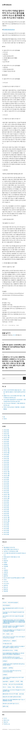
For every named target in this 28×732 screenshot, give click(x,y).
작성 (13, 687)
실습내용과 (5, 681)
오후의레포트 (7, 5)
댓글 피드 (6, 722)
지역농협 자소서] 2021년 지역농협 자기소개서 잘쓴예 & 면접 (14, 690)
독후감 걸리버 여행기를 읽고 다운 (12, 557)
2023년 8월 (6, 479)
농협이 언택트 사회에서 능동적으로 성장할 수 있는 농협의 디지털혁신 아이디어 (14, 647)
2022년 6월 (6, 506)
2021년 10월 (6, 521)
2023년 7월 (6, 481)
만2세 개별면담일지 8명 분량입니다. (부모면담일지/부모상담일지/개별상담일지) (13, 654)
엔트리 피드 (6, 720)
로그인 (14, 335)
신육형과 (5, 674)
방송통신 (6, 564)
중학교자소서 (19, 687)
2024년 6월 (6, 460)
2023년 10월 (6, 475)
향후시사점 (5, 706)
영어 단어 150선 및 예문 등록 (16, 684)
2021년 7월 (6, 526)
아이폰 (17, 681)
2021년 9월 (6, 523)
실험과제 (6, 576)
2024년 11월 (6, 450)
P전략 (7, 634)
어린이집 (5, 684)
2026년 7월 (6, 431)
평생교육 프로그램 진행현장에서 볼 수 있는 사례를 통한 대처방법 (14, 700)
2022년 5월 (6, 507)
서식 (5, 568)
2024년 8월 (6, 456)
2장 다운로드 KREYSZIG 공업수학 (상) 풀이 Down (13, 616)
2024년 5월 (6, 462)
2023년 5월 (6, 485)
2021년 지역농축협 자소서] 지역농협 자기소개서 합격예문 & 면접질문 (14, 630)
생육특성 (11, 667)
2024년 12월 (6, 449)
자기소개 (6, 581)
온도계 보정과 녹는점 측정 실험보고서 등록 (14, 577)
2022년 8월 (6, 502)
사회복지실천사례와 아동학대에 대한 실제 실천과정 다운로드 (13, 664)
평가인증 (21, 694)
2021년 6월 (6, 528)
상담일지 (5, 667)
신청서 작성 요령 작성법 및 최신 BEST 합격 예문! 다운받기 (13, 678)
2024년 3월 (6, 466)
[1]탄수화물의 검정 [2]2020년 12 (11, 549)
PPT (4, 634)
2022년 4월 (6, 509)
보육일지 (5, 661)
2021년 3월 (6, 534)
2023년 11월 (6, 473)
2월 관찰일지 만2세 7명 (9, 547)
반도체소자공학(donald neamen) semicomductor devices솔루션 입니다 (13, 657)
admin (5, 325)
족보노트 (6, 587)
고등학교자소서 (6, 640)
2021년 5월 (6, 530)
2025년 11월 (6, 437)
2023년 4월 (6, 487)
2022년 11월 (6, 496)
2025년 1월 (6, 447)
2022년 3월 (6, 511)
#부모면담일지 (6, 605)
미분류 (17, 325)
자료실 (9, 687)
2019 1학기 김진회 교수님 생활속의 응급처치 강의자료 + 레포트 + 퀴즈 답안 (13, 626)
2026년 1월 (6, 433)
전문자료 (6, 585)
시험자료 (6, 572)
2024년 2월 (6, 468)
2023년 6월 (6, 483)
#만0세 (4, 602)
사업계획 (6, 566)
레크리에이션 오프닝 (8, 650)
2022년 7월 (6, 504)
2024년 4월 (6, 464)
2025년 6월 (6, 441)
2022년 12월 (6, 494)
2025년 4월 (6, 445)
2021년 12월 (6, 517)
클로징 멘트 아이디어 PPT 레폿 (10, 694)
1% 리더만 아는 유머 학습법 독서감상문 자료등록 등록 (13, 612)
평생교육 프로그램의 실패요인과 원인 (12, 696)
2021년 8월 (6, 524)
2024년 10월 (6, 452)
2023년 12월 (6, 471)
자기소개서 (6, 583)
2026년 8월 (6, 430)
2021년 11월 (6, 519)
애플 (21, 681)
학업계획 (6, 591)
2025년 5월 (6, 443)
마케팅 (16, 650)
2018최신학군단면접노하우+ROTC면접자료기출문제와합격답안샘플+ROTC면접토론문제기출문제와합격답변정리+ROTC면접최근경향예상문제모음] (14, 621)
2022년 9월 (6, 500)
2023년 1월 (6, 492)
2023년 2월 (6, 490)
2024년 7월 (6, 458)
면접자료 (6, 560)
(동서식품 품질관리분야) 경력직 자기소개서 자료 (13, 609)
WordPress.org (7, 724)
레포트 (5, 418)
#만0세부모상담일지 (13, 602)
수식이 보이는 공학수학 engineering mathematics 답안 (12, 671)
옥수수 (4, 687)
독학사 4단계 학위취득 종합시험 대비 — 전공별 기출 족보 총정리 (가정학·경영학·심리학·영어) (14, 391)
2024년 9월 (6, 454)
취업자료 (6, 589)
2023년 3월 (6, 488)
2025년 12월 (6, 435)
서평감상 (6, 570)
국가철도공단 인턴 (7, 643)
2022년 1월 (6, 515)
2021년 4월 (6, 532)
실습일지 (6, 574)
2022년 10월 (6, 498)
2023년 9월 (6, 477)
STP (12, 634)
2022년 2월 (6, 513)
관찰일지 (14, 640)
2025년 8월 (6, 439)
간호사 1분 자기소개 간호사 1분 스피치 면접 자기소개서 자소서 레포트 (14, 637)
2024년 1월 (6, 469)
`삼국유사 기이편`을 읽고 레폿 (11, 551)
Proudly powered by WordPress (14, 729)
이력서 (5, 579)
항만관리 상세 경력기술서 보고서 (11, 703)
